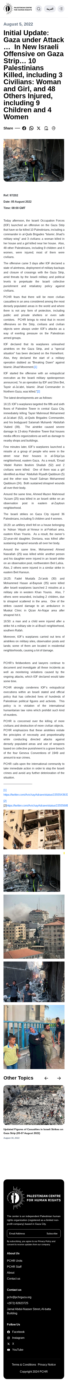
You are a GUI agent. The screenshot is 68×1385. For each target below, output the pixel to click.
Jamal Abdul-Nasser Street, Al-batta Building (29, 1311)
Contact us (13, 1278)
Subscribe (52, 1233)
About (10, 1272)
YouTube (16, 1349)
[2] (38, 391)
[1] (35, 367)
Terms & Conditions (24, 1364)
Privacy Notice (47, 1364)
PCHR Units (14, 1260)
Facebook (16, 1331)
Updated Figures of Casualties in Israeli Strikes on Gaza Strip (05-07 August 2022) (33, 1131)
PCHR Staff (14, 1266)
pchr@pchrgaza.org (19, 1297)
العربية (50, 8)
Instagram (16, 1337)
